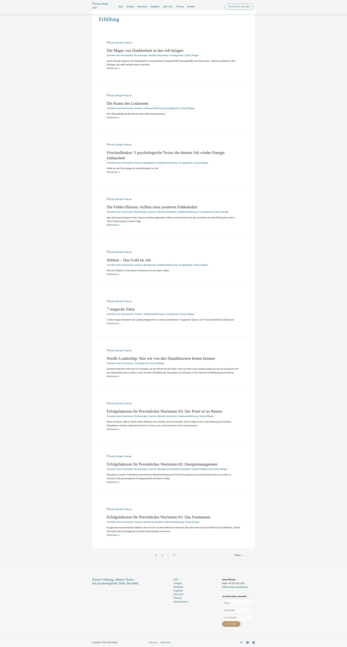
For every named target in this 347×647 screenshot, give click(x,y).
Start (120, 6)
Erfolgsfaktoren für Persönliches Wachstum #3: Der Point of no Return (164, 411)
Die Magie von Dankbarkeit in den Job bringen (145, 50)
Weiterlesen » (113, 68)
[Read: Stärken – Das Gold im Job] (119, 252)
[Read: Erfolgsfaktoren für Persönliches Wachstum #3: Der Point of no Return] (119, 403)
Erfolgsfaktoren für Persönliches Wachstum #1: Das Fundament (158, 517)
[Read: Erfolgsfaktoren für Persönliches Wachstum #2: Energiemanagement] (119, 456)
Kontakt (191, 6)
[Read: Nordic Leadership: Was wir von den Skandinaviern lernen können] (119, 350)
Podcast (180, 6)
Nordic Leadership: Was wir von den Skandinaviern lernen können (161, 358)
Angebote (155, 6)
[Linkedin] (247, 642)
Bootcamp (142, 6)
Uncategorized (176, 55)
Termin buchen (181, 602)
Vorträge (130, 6)
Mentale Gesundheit (158, 55)
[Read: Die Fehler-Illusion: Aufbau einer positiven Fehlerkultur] (119, 199)
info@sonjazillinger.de (238, 587)
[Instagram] (253, 642)
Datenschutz (166, 642)
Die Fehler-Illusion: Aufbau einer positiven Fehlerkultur (152, 207)
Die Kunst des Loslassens (128, 103)
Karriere (138, 108)
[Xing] (241, 642)
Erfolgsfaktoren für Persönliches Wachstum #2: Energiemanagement (162, 464)
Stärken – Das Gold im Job (129, 260)
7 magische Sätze (121, 309)
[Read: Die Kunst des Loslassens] (119, 95)
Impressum (153, 642)
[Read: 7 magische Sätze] (119, 301)
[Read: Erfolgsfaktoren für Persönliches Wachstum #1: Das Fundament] (119, 509)
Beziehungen (141, 55)
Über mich (168, 6)
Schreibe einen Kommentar (120, 55)
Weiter (239, 555)
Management (149, 163)
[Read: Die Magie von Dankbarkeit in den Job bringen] (119, 42)
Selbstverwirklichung (153, 108)
